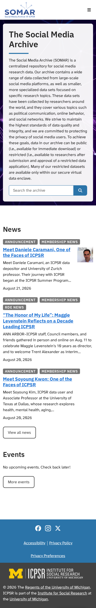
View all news (19, 432)
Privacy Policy (60, 543)
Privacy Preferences (48, 555)
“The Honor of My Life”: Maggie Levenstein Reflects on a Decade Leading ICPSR (38, 320)
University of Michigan (29, 599)
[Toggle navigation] (89, 10)
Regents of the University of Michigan (57, 587)
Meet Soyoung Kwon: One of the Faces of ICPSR (37, 382)
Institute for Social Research (62, 593)
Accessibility (34, 543)
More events (19, 481)
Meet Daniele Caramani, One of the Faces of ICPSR (36, 252)
